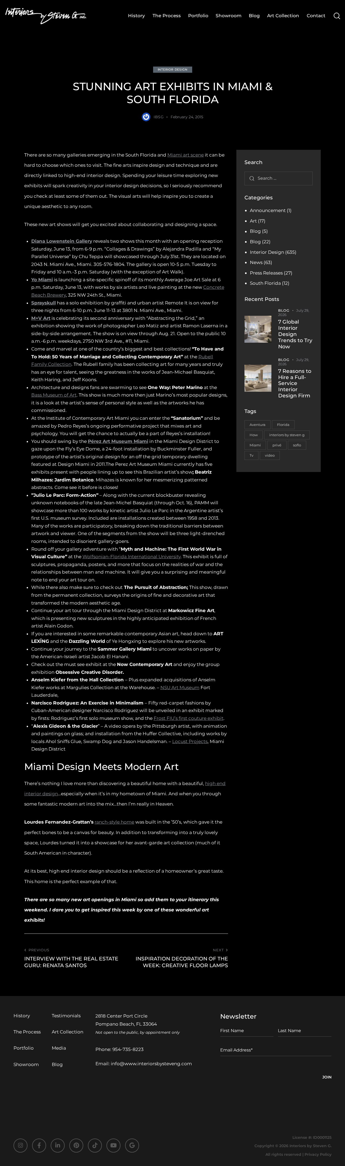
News (256, 262)
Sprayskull (43, 303)
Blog (255, 231)
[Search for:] (278, 178)
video (270, 455)
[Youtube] (113, 1146)
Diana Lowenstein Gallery (61, 241)
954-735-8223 (128, 1049)
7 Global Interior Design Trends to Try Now (295, 334)
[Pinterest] (76, 1146)
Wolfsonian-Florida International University (131, 556)
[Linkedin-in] (58, 1146)
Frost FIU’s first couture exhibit (188, 718)
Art (253, 221)
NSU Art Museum (179, 687)
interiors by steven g (287, 435)
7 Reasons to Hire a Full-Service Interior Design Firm (294, 383)
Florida (283, 424)
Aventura (257, 424)
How (254, 435)
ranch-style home (114, 822)
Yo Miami (42, 279)
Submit (327, 1077)
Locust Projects (190, 741)
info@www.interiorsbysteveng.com (151, 1063)
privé (276, 445)
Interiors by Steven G (310, 1145)
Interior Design (173, 69)
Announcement (268, 210)
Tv (251, 455)
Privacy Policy (318, 1154)
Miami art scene (185, 155)
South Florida (265, 283)
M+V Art (40, 318)
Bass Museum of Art (54, 395)
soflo (297, 445)
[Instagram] (20, 1146)
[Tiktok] (95, 1146)
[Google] (132, 1146)
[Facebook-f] (39, 1146)
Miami (255, 445)
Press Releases (266, 273)
